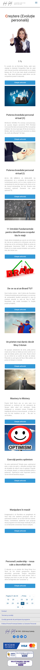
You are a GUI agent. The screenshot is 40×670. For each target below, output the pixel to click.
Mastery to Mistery (20, 398)
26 (27, 600)
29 (13, 603)
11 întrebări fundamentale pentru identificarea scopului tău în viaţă (20, 232)
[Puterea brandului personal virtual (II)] (20, 96)
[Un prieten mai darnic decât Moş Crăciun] (20, 323)
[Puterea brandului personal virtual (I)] (20, 152)
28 (8, 603)
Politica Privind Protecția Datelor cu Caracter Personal (19, 623)
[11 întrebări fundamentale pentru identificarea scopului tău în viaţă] (20, 210)
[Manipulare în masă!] (20, 492)
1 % (20, 61)
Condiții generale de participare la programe (16, 619)
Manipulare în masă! (20, 509)
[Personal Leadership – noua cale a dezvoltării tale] (20, 543)
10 (8, 600)
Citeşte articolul (20, 82)
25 (22, 600)
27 (32, 600)
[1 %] (20, 40)
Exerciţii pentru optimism (20, 459)
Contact (4, 611)
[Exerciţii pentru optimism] (20, 438)
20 (13, 600)
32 (27, 603)
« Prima (23, 596)
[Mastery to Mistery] (20, 380)
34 (18, 607)
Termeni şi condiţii (7, 615)
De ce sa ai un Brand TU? (20, 288)
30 (18, 603)
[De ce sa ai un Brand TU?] (20, 270)
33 (32, 603)
